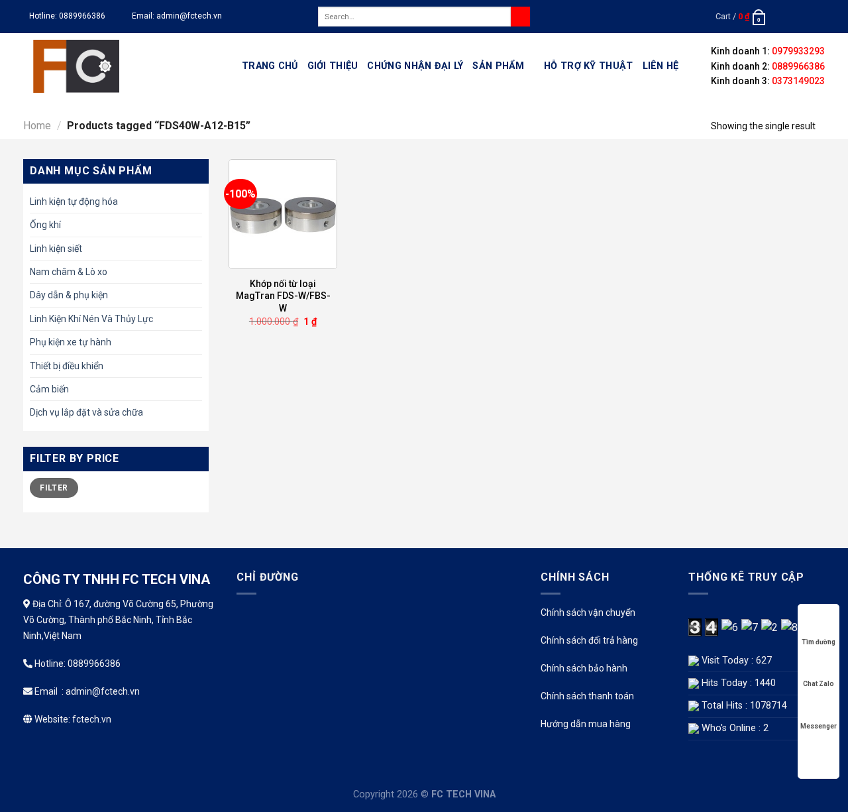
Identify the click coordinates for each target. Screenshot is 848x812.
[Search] (520, 17)
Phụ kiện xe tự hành (70, 342)
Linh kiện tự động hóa (74, 201)
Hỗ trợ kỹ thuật (588, 66)
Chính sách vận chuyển (588, 612)
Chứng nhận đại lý (415, 66)
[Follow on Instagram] (793, 16)
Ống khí (45, 224)
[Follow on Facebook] (780, 16)
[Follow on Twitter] (806, 16)
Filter (54, 488)
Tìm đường (818, 642)
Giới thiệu (332, 66)
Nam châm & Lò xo (68, 271)
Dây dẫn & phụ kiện (69, 295)
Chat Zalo (818, 683)
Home (37, 125)
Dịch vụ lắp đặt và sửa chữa (86, 412)
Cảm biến (49, 389)
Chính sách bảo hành (584, 668)
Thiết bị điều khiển (66, 366)
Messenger (818, 726)
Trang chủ (270, 66)
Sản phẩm (498, 66)
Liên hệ (661, 66)
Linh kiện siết (56, 248)
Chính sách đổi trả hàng (589, 640)
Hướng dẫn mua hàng (586, 724)
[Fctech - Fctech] (122, 66)
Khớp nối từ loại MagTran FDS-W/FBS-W (283, 295)
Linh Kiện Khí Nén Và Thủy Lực (91, 319)
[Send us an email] (818, 16)
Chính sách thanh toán (587, 696)
